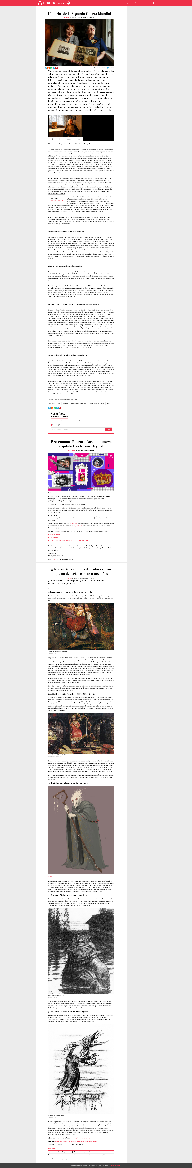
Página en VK (54, 537)
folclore (60, 1144)
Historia (107, 3)
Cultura (100, 3)
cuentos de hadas (77, 1144)
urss (59, 403)
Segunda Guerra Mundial (96, 403)
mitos (67, 1144)
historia (52, 403)
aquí (55, 559)
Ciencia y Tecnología (122, 3)
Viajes (113, 3)
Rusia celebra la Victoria (56, 200)
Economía (133, 3)
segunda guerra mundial (78, 403)
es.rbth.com (73, 524)
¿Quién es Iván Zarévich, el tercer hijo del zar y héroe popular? (69, 1152)
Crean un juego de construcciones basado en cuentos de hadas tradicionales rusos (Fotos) (77, 1155)
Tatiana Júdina (52, 876)
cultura (65, 403)
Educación (146, 3)
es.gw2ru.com (78, 526)
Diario (60, 424)
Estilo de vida (93, 3)
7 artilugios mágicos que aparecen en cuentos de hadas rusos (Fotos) (76, 1141)
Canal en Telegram (55, 534)
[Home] (40, 3)
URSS (108, 403)
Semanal (54, 424)
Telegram (111, 67)
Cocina (140, 3)
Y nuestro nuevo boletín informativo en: (70, 540)
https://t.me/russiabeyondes (82, 1138)
